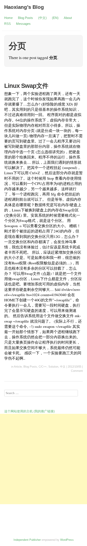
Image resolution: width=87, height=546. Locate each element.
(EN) (55, 18)
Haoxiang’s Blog (24, 7)
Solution (53, 366)
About (68, 18)
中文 (62, 366)
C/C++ (43, 366)
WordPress (67, 539)
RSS (7, 23)
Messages (23, 23)
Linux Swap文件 (26, 85)
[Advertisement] (43, 459)
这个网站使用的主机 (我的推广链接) (29, 411)
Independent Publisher (27, 539)
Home (8, 18)
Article (18, 366)
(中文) (42, 18)
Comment (77, 370)
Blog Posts (25, 18)
